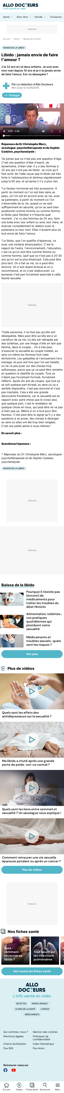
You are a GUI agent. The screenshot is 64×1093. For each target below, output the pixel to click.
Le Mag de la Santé (25, 1009)
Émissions (56, 16)
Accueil (6, 39)
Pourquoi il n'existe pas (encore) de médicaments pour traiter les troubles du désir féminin (43, 599)
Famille (38, 16)
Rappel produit (40, 1003)
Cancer (45, 1009)
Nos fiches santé (23, 931)
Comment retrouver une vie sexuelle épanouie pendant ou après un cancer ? (31, 859)
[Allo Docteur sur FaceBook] (5, 1070)
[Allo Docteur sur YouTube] (14, 1070)
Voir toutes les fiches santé (32, 971)
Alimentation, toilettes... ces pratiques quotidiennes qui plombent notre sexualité (44, 621)
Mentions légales (13, 1036)
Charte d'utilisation (14, 1044)
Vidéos (19, 1089)
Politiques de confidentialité (41, 1038)
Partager (14, 95)
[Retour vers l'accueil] (32, 6)
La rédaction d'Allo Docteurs (35, 84)
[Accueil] (32, 990)
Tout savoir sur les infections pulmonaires (44, 955)
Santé (6, 16)
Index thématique (43, 1044)
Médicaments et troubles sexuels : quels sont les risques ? (43, 641)
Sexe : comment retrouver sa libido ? (13, 953)
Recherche (45, 1089)
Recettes (21, 1003)
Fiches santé (32, 1089)
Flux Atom (38, 1048)
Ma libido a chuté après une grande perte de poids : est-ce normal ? (28, 763)
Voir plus (32, 654)
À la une (6, 1089)
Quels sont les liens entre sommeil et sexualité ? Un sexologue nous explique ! (31, 811)
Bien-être (22, 16)
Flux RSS (8, 1048)
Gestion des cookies (45, 1032)
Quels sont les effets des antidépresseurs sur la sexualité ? (27, 714)
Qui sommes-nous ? (15, 1032)
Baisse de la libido (32, 39)
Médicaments (32, 1014)
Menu (57, 1089)
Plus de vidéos (21, 668)
